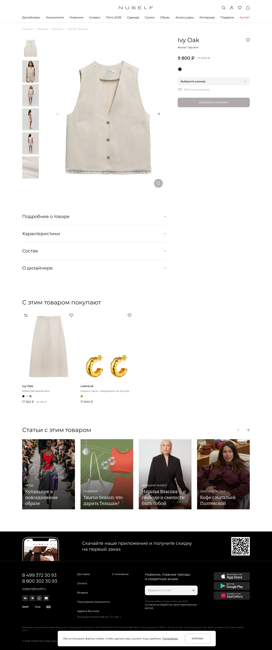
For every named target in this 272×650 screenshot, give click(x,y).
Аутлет (244, 17)
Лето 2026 (113, 17)
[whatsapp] (39, 598)
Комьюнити (55, 17)
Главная (27, 29)
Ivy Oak (188, 40)
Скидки (94, 17)
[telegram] (32, 598)
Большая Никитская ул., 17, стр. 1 (99, 616)
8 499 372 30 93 (39, 575)
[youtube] (46, 598)
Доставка (83, 574)
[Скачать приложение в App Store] (232, 576)
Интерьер (207, 17)
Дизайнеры (31, 17)
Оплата (82, 583)
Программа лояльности (93, 601)
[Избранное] (240, 8)
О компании (120, 574)
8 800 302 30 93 (39, 581)
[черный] (180, 69)
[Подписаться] (193, 590)
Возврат (82, 592)
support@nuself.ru (34, 588)
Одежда (133, 17)
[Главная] (136, 7)
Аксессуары (184, 17)
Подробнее (170, 638)
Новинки (76, 17)
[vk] (25, 598)
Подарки (227, 17)
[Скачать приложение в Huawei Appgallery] (232, 595)
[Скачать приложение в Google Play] (232, 586)
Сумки (150, 17)
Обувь (165, 17)
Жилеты (57, 29)
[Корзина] (248, 8)
